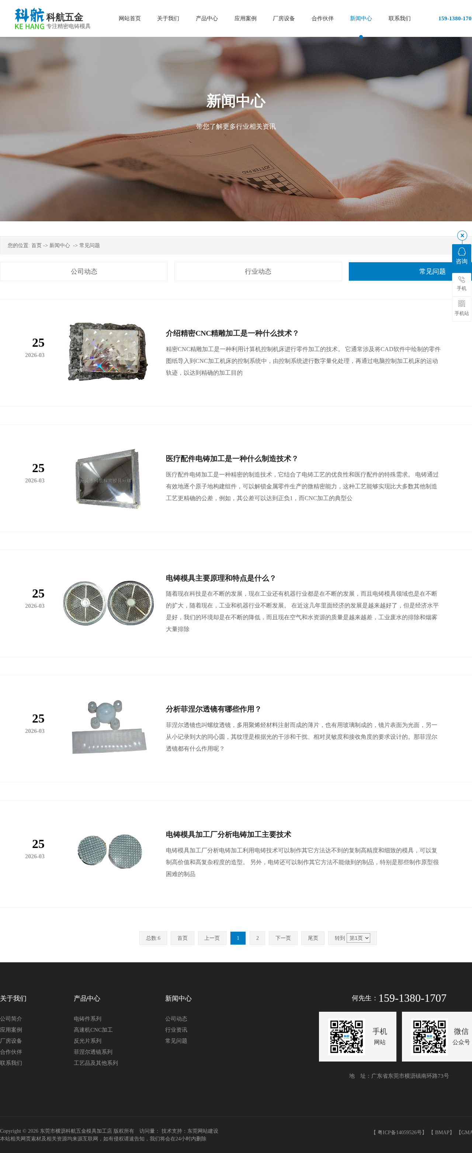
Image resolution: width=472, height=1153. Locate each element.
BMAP (442, 1132)
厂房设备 (11, 1041)
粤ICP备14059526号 (400, 1132)
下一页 (283, 938)
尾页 (313, 938)
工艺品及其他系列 (96, 1063)
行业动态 (258, 271)
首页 (36, 245)
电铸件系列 (87, 1019)
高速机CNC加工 (93, 1030)
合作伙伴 (11, 1052)
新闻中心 (59, 245)
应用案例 (11, 1030)
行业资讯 (176, 1030)
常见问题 (89, 245)
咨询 (462, 261)
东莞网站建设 (202, 1131)
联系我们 (11, 1063)
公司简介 (11, 1019)
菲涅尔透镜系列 (93, 1052)
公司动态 (84, 271)
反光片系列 (87, 1041)
